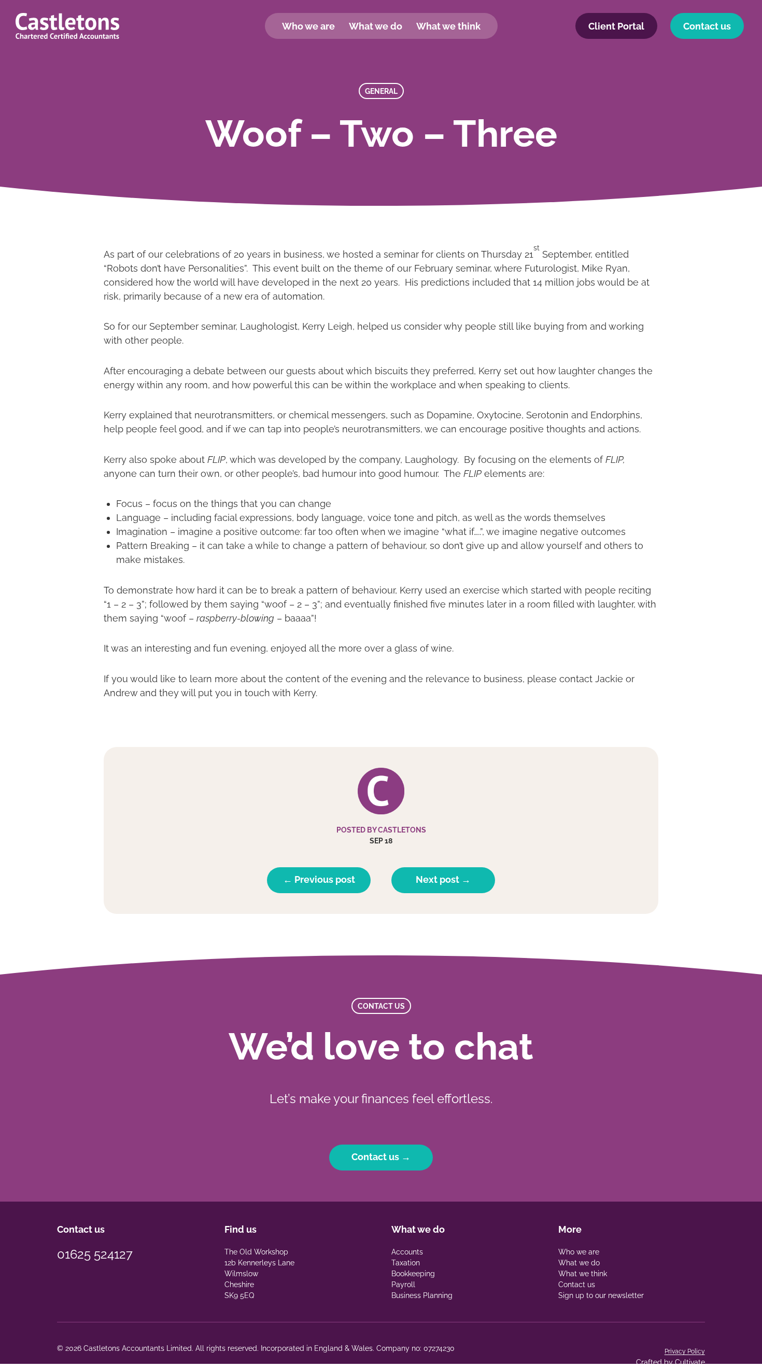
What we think (448, 26)
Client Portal (616, 26)
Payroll (403, 1284)
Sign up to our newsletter (601, 1295)
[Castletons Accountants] (67, 26)
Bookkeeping (413, 1274)
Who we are (308, 26)
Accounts (407, 1252)
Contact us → (381, 1156)
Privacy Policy (685, 1351)
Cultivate (690, 1362)
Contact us (707, 26)
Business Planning (422, 1295)
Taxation (405, 1263)
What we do (375, 26)
